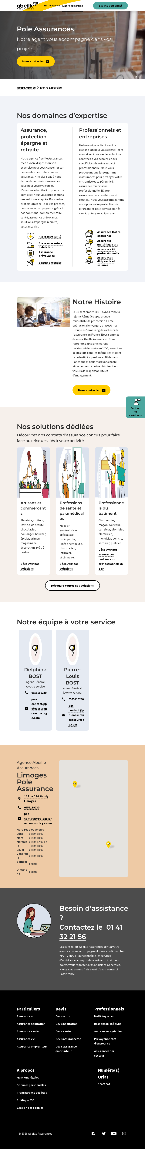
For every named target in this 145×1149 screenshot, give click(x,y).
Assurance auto (27, 1016)
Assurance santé (50, 236)
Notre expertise (72, 6)
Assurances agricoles (108, 1031)
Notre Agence (26, 87)
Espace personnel (110, 5)
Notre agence (52, 5)
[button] (77, 784)
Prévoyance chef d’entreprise (105, 1041)
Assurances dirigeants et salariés (106, 261)
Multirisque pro (104, 1016)
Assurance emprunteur (32, 1046)
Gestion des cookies (30, 1108)
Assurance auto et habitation (51, 245)
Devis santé (63, 1031)
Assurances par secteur (104, 1053)
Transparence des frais (32, 1092)
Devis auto (63, 1016)
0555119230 (31, 807)
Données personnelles (31, 1085)
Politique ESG (26, 1100)
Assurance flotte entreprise (108, 234)
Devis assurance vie (68, 1039)
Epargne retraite (50, 262)
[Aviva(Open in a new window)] (27, 5)
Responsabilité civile (107, 1024)
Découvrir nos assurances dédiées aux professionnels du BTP (111, 559)
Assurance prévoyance (47, 254)
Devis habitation (67, 1024)
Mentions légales (28, 1077)
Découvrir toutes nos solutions (72, 585)
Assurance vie (26, 1039)
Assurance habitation (31, 1024)
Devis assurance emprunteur (66, 1048)
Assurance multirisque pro (107, 242)
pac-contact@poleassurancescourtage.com (38, 818)
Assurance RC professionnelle (108, 251)
